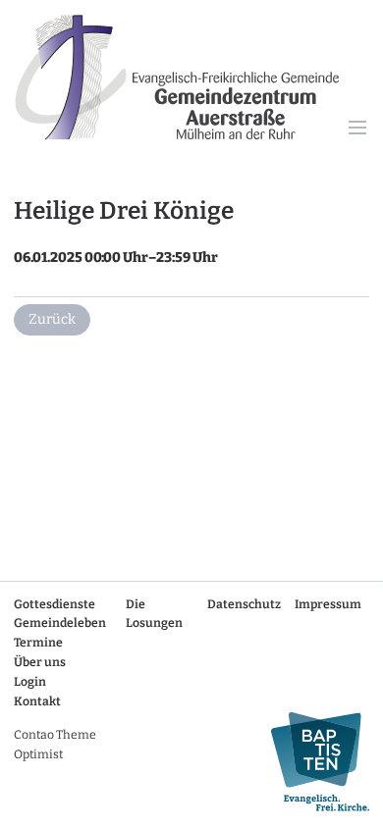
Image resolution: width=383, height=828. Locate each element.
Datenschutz (244, 604)
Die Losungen (154, 614)
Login (30, 682)
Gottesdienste (54, 604)
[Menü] (358, 129)
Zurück (52, 319)
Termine (38, 642)
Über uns (40, 662)
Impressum (328, 604)
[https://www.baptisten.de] (313, 761)
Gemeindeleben (60, 623)
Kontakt (37, 701)
